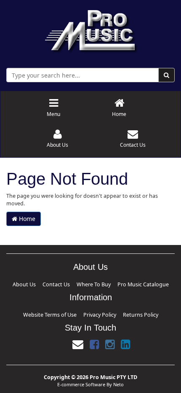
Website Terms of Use (60, 312)
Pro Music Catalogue (128, 283)
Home (26, 219)
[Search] (166, 75)
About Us (42, 283)
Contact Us (64, 283)
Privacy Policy (97, 312)
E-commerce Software (81, 381)
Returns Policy (127, 312)
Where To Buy (92, 283)
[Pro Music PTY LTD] (90, 29)
